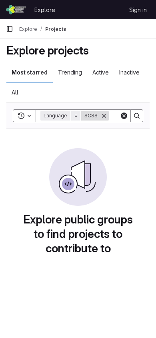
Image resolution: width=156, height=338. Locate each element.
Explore (44, 9)
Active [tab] (100, 72)
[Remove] (104, 116)
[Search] (136, 115)
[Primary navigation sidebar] (9, 28)
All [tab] (15, 92)
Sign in (138, 9)
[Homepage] (16, 9)
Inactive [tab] (129, 72)
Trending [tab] (70, 72)
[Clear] (124, 116)
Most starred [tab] (30, 72)
